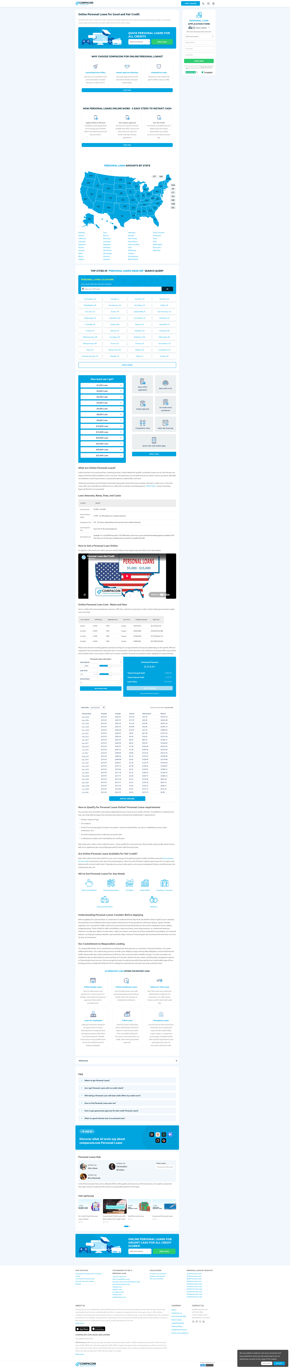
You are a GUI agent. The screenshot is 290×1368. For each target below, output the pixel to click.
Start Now (127, 90)
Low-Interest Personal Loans (84, 1279)
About (174, 1310)
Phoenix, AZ (164, 299)
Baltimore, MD (139, 337)
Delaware (82, 244)
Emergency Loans (161, 1020)
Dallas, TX (164, 305)
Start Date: (85, 707)
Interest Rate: (100, 679)
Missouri (106, 256)
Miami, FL (139, 356)
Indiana (81, 259)
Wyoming (156, 250)
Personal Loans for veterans (84, 1281)
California (82, 238)
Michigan (106, 247)
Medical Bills (145, 890)
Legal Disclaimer (178, 1323)
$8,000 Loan (102, 414)
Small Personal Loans (136, 1216)
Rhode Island (133, 259)
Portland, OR (164, 331)
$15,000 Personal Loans (194, 1286)
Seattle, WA (114, 324)
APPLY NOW (151, 486)
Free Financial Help (179, 1316)
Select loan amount (139, 42)
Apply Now (154, 454)
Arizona (81, 235)
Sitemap (78, 1284)
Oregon (131, 253)
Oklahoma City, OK (90, 337)
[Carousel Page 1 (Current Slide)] (126, 1226)
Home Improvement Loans (121, 1284)
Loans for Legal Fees (119, 1276)
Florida (81, 247)
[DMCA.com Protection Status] (207, 1366)
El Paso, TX (90, 331)
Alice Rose (92, 1168)
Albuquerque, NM (90, 343)
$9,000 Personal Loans (194, 1281)
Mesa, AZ (90, 350)
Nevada (131, 235)
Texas (155, 238)
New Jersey (132, 238)
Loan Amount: (100, 662)
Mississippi (107, 253)
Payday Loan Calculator (157, 1276)
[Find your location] (167, 289)
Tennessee (157, 235)
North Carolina (133, 244)
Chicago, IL (115, 299)
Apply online (150, 688)
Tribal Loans (127, 1020)
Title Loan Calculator (156, 1279)
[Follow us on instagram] (193, 1321)
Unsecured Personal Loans (162, 1216)
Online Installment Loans (126, 987)
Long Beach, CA (164, 350)
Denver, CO (139, 324)
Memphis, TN (140, 331)
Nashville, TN (164, 324)
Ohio (130, 247)
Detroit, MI (115, 331)
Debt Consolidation (89, 890)
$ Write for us (177, 1313)
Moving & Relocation (105, 907)
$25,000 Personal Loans (194, 1291)
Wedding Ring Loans (119, 1297)
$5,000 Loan (102, 408)
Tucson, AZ (115, 343)
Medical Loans (117, 1289)
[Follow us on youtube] (203, 1321)
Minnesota (107, 250)
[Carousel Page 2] (129, 1226)
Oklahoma (132, 250)
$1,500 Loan (102, 385)
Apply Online (190, 3)
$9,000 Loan (102, 420)
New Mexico (132, 241)
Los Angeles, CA (90, 299)
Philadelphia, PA (90, 305)
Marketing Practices (179, 1329)
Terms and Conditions (180, 1333)
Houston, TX (139, 299)
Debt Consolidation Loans (121, 1279)
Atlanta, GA (139, 350)
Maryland (106, 244)
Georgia (81, 250)
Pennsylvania (133, 256)
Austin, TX (115, 311)
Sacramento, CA (164, 343)
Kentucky (106, 238)
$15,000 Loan (102, 432)
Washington (157, 244)
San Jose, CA (90, 311)
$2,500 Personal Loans (194, 1274)
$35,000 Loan (102, 455)
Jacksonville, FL (140, 311)
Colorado (81, 241)
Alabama (81, 232)
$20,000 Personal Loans (194, 1289)
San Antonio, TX (115, 305)
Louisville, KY (90, 324)
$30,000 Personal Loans (194, 1294)
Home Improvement (111, 890)
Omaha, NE (164, 356)
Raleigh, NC (114, 356)
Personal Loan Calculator (158, 1274)
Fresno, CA (139, 343)
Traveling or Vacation (164, 890)
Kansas (106, 235)
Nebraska (131, 232)
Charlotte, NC (164, 318)
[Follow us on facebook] (196, 1321)
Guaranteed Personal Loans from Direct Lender (88, 1275)
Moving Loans (117, 1294)
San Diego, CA (139, 305)
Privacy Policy (204, 67)
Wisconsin (157, 247)
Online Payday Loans (93, 987)
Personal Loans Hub (165, 1167)
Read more (267, 1363)
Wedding (153, 907)
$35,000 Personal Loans (194, 1297)
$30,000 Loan (102, 449)
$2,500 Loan (102, 397)
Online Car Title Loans (159, 987)
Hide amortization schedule (149, 693)
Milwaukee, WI (164, 337)
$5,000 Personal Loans (194, 1276)
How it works (177, 1320)
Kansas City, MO (115, 350)
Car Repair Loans (118, 1292)
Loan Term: (100, 670)
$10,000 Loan (102, 426)
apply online (127, 798)
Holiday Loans (117, 1287)
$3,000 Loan (102, 403)
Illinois (80, 256)
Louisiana (107, 241)
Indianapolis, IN (90, 318)
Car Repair (129, 890)
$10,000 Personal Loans (194, 1284)
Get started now (101, 688)
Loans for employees (93, 1020)
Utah (155, 241)
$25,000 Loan (102, 443)
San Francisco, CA (164, 311)
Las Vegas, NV (114, 337)
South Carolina (158, 232)
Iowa (105, 232)
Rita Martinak (94, 1178)
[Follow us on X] (200, 1321)
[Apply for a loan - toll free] (203, 3)
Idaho (80, 253)
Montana (106, 259)
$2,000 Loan (102, 391)
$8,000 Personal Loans (194, 1279)
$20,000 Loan (102, 438)
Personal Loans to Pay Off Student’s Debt (126, 1282)
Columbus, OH (114, 318)
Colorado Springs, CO (90, 356)
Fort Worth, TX (139, 318)
